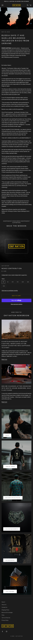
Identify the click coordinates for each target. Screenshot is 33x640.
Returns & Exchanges (7, 612)
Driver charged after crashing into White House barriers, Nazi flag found (16, 388)
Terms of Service (6, 617)
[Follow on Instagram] (6, 631)
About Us (4, 604)
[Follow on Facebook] (2, 631)
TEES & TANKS (10, 466)
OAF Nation (5, 265)
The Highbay (10, 591)
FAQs (3, 615)
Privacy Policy (5, 620)
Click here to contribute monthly (10, 290)
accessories (10, 560)
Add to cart (16, 295)
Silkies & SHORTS (12, 529)
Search (3, 602)
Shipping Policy (5, 610)
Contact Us (4, 607)
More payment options (16, 304)
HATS (7, 435)
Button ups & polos (13, 497)
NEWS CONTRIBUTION (12, 268)
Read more (4, 359)
